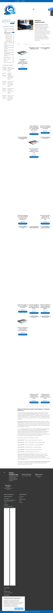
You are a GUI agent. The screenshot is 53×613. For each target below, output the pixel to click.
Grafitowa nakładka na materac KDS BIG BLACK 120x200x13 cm (22, 329)
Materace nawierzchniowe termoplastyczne (8, 53)
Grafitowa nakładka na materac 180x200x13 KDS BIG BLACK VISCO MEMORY (45, 306)
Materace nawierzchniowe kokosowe (8, 48)
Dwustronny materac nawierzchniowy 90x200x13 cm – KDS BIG (45, 217)
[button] (49, 10)
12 (44, 44)
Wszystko (48, 44)
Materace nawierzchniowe (8, 28)
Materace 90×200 (9, 36)
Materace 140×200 (9, 38)
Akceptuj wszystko (18, 608)
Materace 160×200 (9, 40)
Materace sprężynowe (7, 57)
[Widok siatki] (18, 44)
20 (43, 406)
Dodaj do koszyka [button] (22, 68)
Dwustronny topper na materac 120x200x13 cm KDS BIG (23, 306)
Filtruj (12, 23)
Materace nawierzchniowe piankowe (8, 55)
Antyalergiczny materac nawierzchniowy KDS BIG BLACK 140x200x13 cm (23, 62)
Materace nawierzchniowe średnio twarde (9, 33)
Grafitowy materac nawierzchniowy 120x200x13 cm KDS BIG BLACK (45, 396)
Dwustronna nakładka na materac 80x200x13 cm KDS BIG (45, 127)
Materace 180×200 (9, 41)
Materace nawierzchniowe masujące (8, 46)
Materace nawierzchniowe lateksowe (8, 51)
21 (46, 406)
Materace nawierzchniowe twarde (8, 43)
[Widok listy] (21, 44)
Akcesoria (5, 60)
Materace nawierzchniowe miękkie (8, 30)
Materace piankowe (7, 59)
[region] (13, 603)
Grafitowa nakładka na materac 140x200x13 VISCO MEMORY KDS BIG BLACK (34, 306)
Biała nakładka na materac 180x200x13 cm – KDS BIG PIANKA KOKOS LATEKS (34, 128)
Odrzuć (11, 608)
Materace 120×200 (9, 37)
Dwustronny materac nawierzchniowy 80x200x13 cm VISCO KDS (34, 150)
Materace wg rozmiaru (8, 62)
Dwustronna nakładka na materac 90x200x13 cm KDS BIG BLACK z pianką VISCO (23, 217)
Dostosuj (6, 608)
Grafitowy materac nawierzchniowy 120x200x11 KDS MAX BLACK (34, 396)
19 (40, 406)
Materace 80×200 (9, 34)
